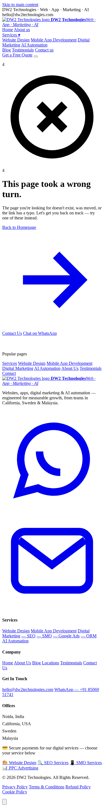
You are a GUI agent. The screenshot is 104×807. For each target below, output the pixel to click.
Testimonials (23, 50)
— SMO (44, 635)
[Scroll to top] (4, 802)
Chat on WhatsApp (40, 333)
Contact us (44, 50)
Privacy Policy (15, 786)
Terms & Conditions (46, 786)
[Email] (52, 609)
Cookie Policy (14, 791)
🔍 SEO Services (53, 762)
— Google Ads (66, 635)
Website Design (16, 40)
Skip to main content (20, 4)
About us (22, 29)
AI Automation (34, 45)
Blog (6, 50)
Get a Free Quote (17, 55)
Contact (9, 373)
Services (11, 35)
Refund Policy (78, 786)
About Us (69, 368)
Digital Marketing (17, 368)
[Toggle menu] (36, 56)
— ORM (89, 635)
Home (7, 29)
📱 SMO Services (86, 762)
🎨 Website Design (19, 762)
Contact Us (12, 333)
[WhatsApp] (52, 508)
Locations (50, 662)
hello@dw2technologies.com (27, 689)
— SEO (28, 635)
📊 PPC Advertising (20, 768)
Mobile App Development (54, 40)
